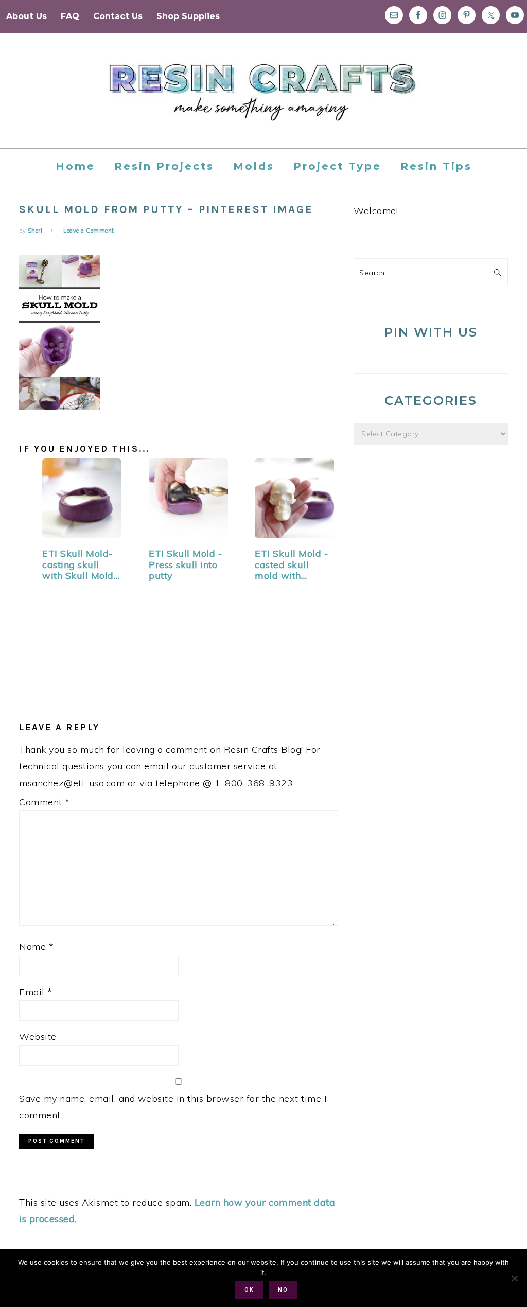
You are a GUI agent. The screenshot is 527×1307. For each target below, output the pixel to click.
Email (35, 992)
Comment (44, 802)
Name (36, 946)
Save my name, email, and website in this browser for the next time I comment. (173, 1106)
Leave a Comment (88, 230)
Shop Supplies (188, 16)
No (283, 1289)
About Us (26, 16)
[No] (514, 1278)
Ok (249, 1289)
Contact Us (118, 16)
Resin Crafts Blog (263, 100)
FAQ (70, 16)
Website (38, 1037)
